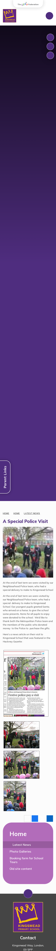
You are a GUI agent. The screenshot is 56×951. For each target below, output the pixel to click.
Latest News (32, 513)
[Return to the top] (28, 893)
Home (6, 513)
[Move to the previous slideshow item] (50, 37)
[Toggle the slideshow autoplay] (50, 55)
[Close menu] (49, 16)
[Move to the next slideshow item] (50, 46)
